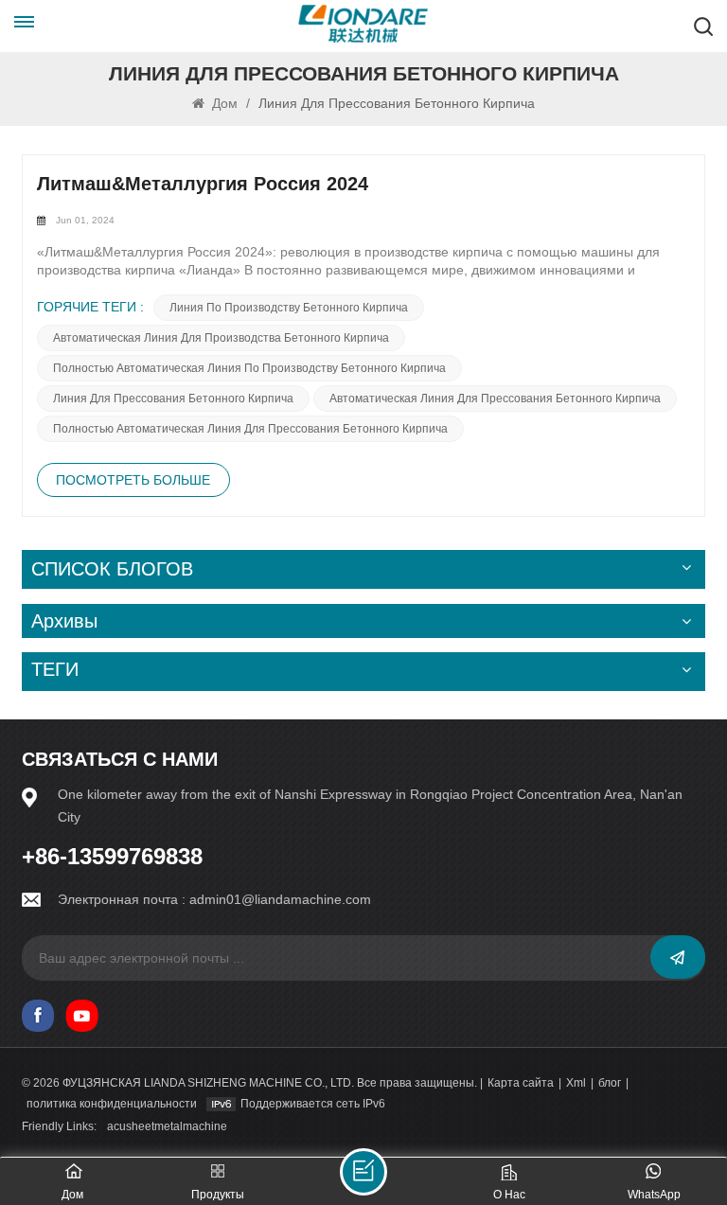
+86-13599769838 (112, 856)
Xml (576, 1083)
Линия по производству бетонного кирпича (288, 307)
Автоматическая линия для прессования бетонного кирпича (495, 398)
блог (609, 1083)
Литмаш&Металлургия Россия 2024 (202, 183)
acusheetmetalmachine (167, 1126)
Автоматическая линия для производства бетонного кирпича (221, 338)
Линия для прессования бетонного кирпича (173, 398)
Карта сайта (521, 1083)
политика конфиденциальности (112, 1103)
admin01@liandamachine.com (280, 899)
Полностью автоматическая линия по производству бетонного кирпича (249, 368)
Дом (224, 103)
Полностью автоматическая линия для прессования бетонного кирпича (250, 428)
